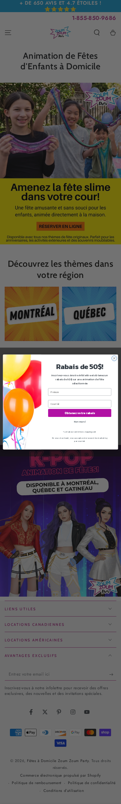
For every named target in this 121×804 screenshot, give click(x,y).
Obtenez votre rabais (80, 413)
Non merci (80, 421)
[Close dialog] (114, 358)
